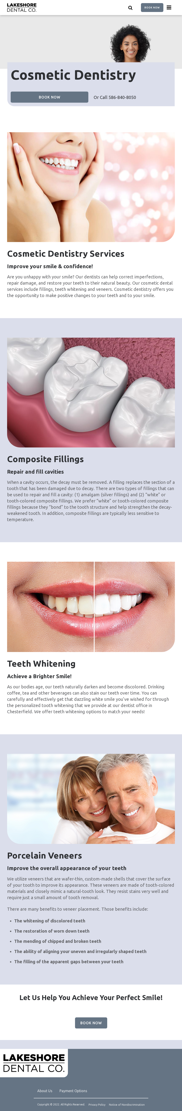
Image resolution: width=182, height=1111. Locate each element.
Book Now (152, 7)
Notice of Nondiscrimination (127, 1104)
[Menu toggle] (169, 7)
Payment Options (73, 1091)
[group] (91, 187)
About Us (44, 1091)
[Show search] (130, 7)
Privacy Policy (97, 1104)
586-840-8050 (122, 97)
